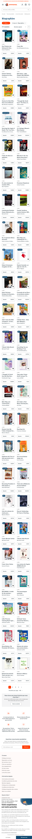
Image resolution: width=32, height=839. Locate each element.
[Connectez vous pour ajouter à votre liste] (13, 40)
